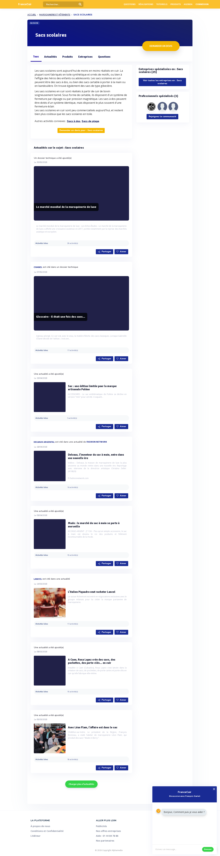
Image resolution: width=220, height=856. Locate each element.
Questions (129, 4)
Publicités (101, 826)
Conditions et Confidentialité (47, 830)
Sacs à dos (73, 121)
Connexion (202, 4)
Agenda (188, 4)
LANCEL (38, 579)
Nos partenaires (105, 840)
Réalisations (146, 4)
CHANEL (38, 267)
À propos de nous (40, 826)
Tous (36, 56)
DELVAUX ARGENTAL (44, 441)
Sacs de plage (90, 121)
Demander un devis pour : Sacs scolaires (81, 130)
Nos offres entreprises (108, 830)
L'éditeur (35, 835)
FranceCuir (25, 4)
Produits (175, 4)
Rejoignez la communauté (162, 116)
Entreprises (85, 56)
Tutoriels (161, 4)
